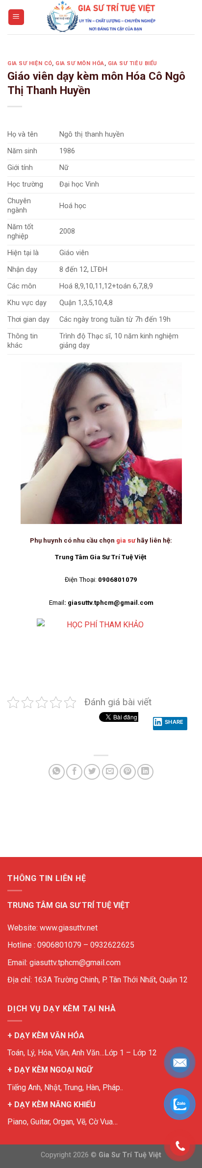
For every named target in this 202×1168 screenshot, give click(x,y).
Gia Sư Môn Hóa (79, 63)
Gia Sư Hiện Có (29, 63)
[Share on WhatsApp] (57, 772)
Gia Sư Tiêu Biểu (132, 63)
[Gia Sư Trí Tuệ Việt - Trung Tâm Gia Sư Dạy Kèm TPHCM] (101, 17)
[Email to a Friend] (110, 772)
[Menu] (16, 17)
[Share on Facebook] (74, 772)
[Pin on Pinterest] (128, 772)
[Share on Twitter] (92, 772)
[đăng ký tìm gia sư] (101, 637)
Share (174, 721)
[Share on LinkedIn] (145, 772)
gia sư (125, 540)
